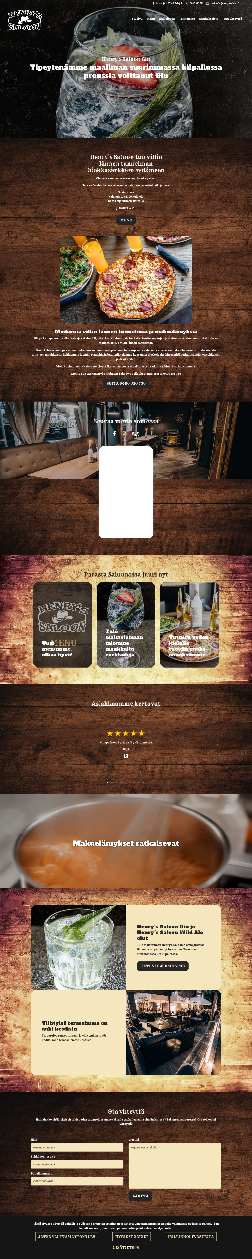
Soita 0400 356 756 (126, 383)
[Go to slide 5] (125, 783)
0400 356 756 (196, 3)
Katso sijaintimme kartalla (126, 201)
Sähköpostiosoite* (44, 1156)
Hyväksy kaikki (131, 1236)
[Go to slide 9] (143, 783)
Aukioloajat (167, 18)
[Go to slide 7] (134, 783)
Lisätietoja (126, 1247)
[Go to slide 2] (112, 783)
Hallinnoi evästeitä (191, 1236)
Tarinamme (187, 18)
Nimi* (35, 1139)
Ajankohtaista (208, 18)
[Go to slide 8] (139, 783)
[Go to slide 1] (108, 783)
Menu (151, 18)
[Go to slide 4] (121, 783)
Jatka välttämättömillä (66, 1236)
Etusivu (137, 18)
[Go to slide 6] (130, 783)
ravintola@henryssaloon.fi (225, 3)
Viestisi (134, 1139)
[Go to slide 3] (116, 783)
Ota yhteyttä (233, 18)
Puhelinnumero (41, 1173)
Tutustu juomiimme (163, 966)
